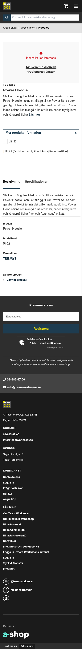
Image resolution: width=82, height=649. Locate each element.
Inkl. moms (11, 646)
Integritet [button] (8, 569)
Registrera (41, 329)
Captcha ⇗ (55, 347)
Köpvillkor (9, 541)
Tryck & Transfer (13, 563)
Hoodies (43, 28)
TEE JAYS (10, 258)
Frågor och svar (13, 488)
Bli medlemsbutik (14, 530)
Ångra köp (9, 499)
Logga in (8, 483)
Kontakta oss (11, 477)
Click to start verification (45, 343)
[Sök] (7, 17)
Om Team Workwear (16, 513)
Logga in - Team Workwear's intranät (26, 552)
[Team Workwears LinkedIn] (41, 598)
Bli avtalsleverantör (15, 536)
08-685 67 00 (16, 379)
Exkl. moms (27, 646)
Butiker (7, 494)
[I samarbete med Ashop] (16, 635)
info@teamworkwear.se (24, 387)
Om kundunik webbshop (18, 519)
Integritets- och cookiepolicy (21, 547)
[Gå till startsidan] (7, 6)
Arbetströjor (28, 28)
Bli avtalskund (12, 525)
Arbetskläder (10, 28)
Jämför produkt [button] (16, 280)
